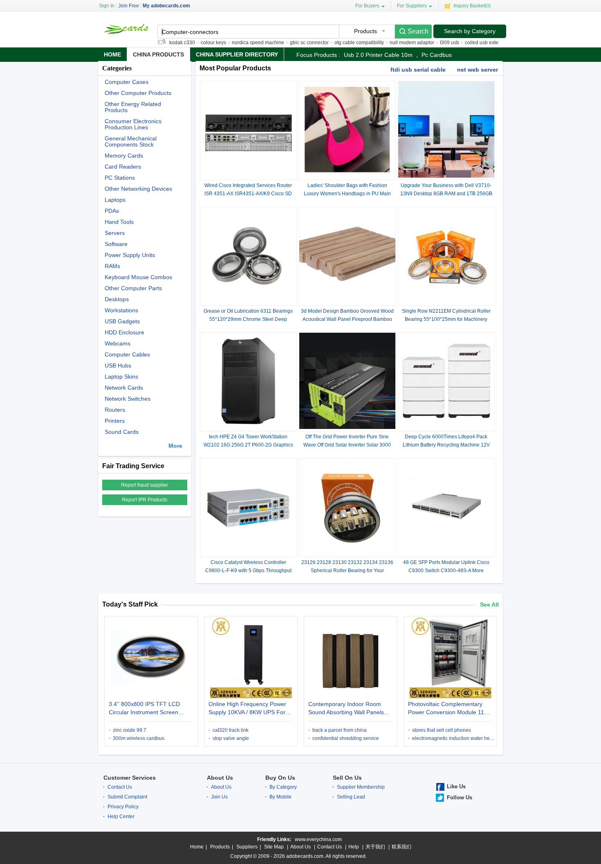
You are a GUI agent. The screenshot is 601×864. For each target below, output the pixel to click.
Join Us (219, 797)
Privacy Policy (123, 807)
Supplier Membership (361, 787)
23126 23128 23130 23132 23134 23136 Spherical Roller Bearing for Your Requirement (347, 570)
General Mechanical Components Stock (131, 141)
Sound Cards (122, 432)
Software (116, 244)
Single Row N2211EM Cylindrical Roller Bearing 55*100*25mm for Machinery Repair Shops (446, 319)
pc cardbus (437, 55)
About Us (220, 777)
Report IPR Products (144, 500)
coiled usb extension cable (479, 42)
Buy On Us (280, 777)
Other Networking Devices (138, 189)
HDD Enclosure (124, 332)
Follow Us (459, 797)
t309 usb (434, 42)
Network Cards (124, 388)
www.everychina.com (318, 839)
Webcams (117, 344)
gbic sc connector (293, 42)
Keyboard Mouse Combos (138, 277)
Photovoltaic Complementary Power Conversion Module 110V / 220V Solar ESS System (449, 709)
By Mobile (280, 797)
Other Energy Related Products (133, 107)
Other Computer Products (138, 93)
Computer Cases (126, 82)
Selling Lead (351, 797)
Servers (115, 233)
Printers (115, 421)
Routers (115, 410)
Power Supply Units (130, 255)
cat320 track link (231, 730)
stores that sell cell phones (441, 730)
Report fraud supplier (144, 485)
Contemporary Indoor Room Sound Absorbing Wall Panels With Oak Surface (346, 709)
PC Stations (120, 178)
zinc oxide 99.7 (129, 730)
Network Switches (127, 399)
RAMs (112, 266)
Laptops (115, 200)
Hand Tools (119, 222)
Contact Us (120, 787)
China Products (158, 54)
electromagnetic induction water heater (455, 738)
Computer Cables (127, 355)
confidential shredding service (345, 738)
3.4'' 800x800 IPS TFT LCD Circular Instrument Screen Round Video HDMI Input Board (150, 709)
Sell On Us (347, 777)
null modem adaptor (396, 42)
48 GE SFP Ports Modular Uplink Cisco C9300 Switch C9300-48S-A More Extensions (446, 570)
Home (112, 54)
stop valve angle (231, 738)
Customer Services (129, 777)
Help (353, 847)
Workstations (121, 310)
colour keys (198, 42)
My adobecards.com (166, 6)
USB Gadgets (122, 321)
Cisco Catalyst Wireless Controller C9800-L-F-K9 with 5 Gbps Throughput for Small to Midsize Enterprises (248, 570)
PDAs (112, 211)
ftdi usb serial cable (418, 69)
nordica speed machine (242, 42)
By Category (283, 787)
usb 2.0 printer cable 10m (378, 55)
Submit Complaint (127, 797)
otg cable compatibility (343, 42)
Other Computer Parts (133, 288)
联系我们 (401, 847)
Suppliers (247, 847)
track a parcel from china (339, 730)
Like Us (456, 786)
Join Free (128, 6)
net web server (477, 69)
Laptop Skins (121, 377)
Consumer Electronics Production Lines (133, 124)
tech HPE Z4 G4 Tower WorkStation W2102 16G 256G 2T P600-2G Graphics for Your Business (248, 445)
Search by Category (470, 31)
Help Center (121, 816)
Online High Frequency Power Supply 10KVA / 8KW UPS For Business (247, 709)
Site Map (274, 847)
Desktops (117, 299)
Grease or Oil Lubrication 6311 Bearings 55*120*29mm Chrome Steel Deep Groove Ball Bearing (248, 319)
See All (489, 604)
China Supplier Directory (237, 54)
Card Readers (123, 167)
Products (220, 847)
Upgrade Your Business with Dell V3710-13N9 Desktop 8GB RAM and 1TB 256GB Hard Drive (446, 194)
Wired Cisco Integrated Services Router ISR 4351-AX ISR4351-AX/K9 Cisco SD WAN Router (248, 194)
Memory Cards (124, 156)
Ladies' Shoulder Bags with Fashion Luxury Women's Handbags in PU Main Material (347, 194)
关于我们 (375, 847)
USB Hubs (118, 366)
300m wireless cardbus (138, 738)
